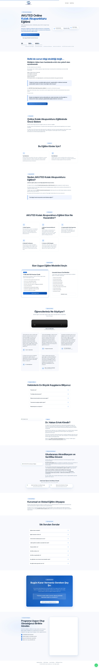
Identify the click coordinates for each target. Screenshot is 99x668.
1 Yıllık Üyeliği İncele (35, 293)
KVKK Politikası (45, 662)
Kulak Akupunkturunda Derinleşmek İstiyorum (37, 103)
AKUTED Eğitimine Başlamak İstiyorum (49, 602)
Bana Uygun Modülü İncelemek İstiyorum (30, 37)
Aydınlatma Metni (39, 662)
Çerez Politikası (51, 662)
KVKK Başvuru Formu (59, 662)
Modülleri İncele (64, 294)
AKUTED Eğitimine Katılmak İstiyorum (30, 34)
